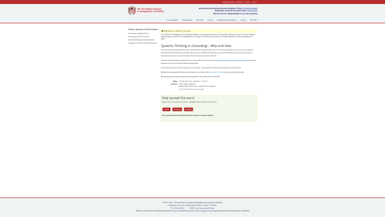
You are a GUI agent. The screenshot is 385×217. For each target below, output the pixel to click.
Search (247, 2)
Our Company (172, 20)
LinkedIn (188, 109)
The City (253, 20)
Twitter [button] (166, 109)
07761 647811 (179, 208)
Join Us (243, 20)
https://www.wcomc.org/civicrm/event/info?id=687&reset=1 (184, 118)
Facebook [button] (177, 109)
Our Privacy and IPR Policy (204, 208)
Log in (254, 2)
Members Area (228, 2)
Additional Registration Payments (141, 40)
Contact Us (239, 2)
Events (210, 20)
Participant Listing (216, 72)
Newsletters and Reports (227, 20)
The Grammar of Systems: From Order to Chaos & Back (231, 60)
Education (200, 20)
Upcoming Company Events (138, 33)
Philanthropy (187, 20)
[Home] (147, 10)
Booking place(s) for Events (139, 36)
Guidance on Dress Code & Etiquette (142, 43)
